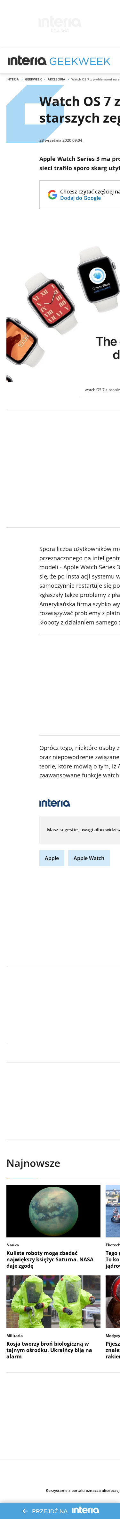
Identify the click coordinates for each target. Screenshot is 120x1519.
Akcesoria (56, 79)
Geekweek (33, 79)
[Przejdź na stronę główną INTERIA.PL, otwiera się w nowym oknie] (27, 61)
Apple (52, 858)
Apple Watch (89, 858)
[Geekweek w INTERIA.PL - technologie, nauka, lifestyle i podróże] (80, 61)
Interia (12, 79)
